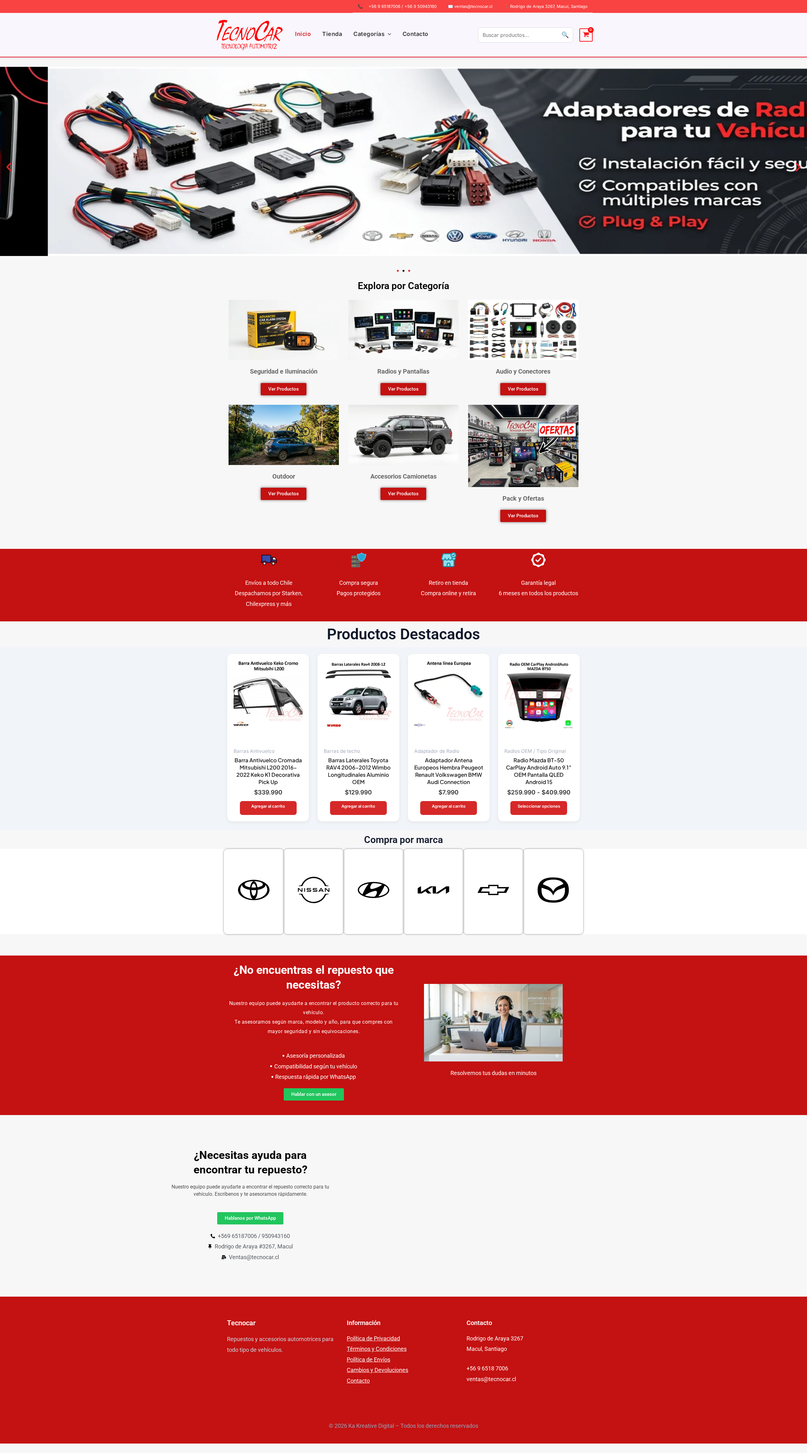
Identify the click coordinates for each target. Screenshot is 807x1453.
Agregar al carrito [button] (268, 806)
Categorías (369, 34)
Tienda (332, 34)
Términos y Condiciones (377, 1348)
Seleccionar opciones (539, 806)
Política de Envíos (368, 1359)
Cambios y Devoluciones (377, 1370)
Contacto (415, 34)
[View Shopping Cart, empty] (586, 35)
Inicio (303, 34)
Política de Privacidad (373, 1338)
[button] (388, 34)
